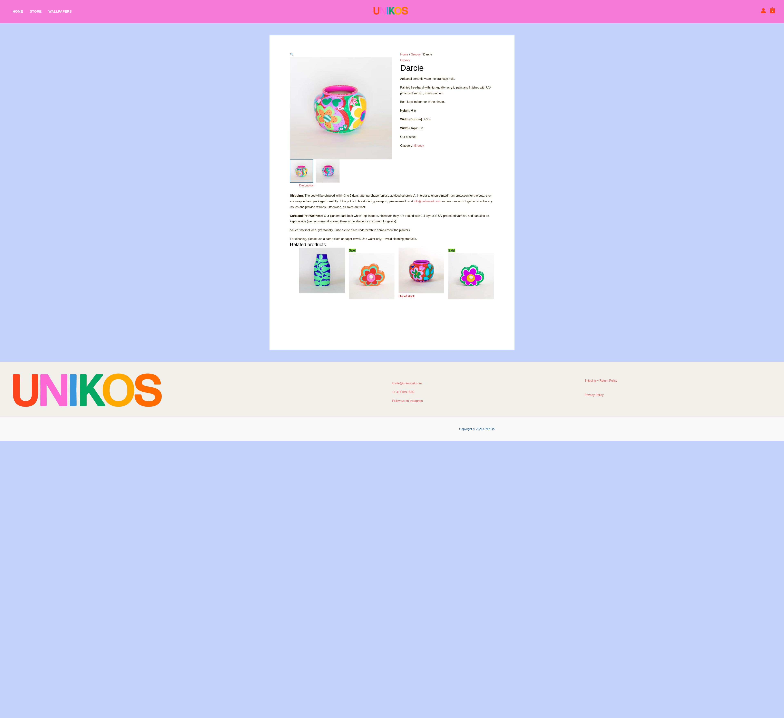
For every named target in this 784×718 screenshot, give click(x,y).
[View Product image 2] (328, 171)
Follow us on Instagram (407, 400)
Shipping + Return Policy (601, 380)
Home (404, 54)
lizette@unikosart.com (407, 383)
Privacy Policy (594, 395)
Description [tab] (306, 185)
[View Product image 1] (301, 171)
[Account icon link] (763, 10)
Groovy (416, 54)
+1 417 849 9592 (403, 392)
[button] (341, 54)
